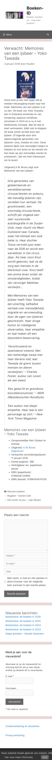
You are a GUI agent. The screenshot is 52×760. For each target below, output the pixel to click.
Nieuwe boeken (16, 491)
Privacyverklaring (15, 735)
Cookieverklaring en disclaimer (23, 726)
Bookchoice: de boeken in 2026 (23, 616)
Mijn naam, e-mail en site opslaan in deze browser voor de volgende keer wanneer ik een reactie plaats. (27, 582)
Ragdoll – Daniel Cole (19, 495)
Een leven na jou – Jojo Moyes (24, 500)
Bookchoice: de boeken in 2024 (23, 625)
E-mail (10, 676)
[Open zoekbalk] (48, 34)
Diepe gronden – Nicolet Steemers (25, 633)
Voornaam (11, 688)
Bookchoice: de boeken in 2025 (23, 621)
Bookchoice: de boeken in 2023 (23, 629)
